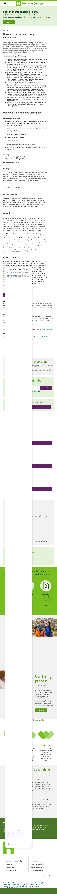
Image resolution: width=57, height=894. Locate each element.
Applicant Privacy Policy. (46, 329)
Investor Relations (36, 867)
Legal (4, 883)
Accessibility (39, 886)
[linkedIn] (32, 876)
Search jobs (9, 864)
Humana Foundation (37, 870)
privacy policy (14, 275)
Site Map (37, 884)
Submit (46, 388)
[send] (28, 844)
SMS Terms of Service (27, 884)
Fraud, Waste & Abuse (26, 886)
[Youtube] (49, 876)
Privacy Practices (13, 883)
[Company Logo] (30, 3)
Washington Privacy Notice (38, 883)
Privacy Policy (24, 883)
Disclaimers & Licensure (11, 886)
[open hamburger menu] (5, 3)
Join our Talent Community (14, 861)
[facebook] (37, 876)
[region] (18, 556)
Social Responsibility (37, 864)
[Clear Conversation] (24, 269)
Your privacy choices (10, 884)
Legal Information (42, 336)
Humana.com (35, 861)
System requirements (10, 887)
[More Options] (9, 844)
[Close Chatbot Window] (29, 269)
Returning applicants (12, 867)
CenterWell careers (11, 870)
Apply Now (9, 22)
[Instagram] (43, 876)
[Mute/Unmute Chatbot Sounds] (27, 269)
